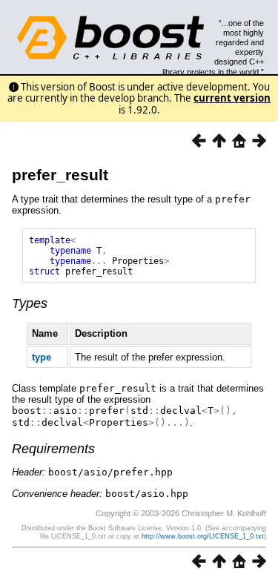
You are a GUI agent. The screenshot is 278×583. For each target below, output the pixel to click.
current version (232, 98)
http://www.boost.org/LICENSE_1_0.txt (203, 536)
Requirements (53, 448)
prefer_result (60, 174)
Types (29, 303)
